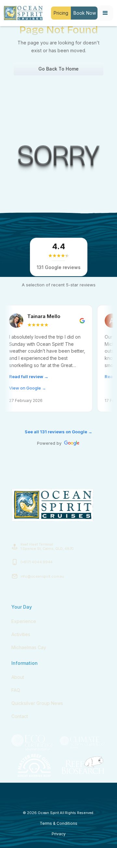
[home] (21, 13)
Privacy (59, 833)
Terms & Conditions (58, 823)
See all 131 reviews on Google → (58, 431)
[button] (105, 13)
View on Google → (19, 388)
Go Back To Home (58, 69)
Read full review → (21, 376)
